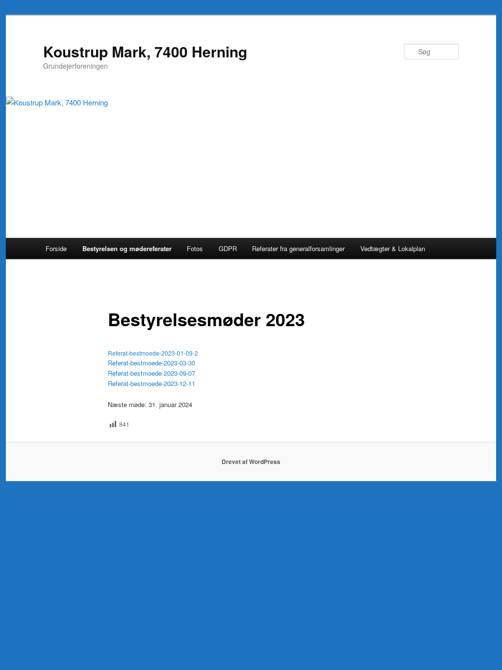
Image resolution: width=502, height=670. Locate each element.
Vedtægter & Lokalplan (392, 248)
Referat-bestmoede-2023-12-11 (151, 383)
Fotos (195, 248)
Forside (56, 248)
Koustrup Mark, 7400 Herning (145, 51)
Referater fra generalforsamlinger (298, 248)
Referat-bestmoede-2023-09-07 (151, 373)
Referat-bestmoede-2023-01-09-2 (153, 353)
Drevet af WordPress (251, 461)
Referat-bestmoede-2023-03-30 (151, 362)
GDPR (228, 248)
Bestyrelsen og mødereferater (127, 248)
